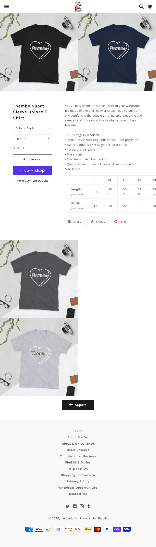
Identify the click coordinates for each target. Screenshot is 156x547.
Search (78, 431)
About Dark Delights (78, 443)
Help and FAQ (78, 469)
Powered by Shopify (93, 518)
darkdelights (69, 518)
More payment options (32, 180)
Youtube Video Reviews (78, 456)
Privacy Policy (78, 481)
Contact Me (78, 494)
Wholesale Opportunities (78, 487)
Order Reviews (78, 450)
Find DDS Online (78, 462)
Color (19, 128)
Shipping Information (78, 475)
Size (18, 139)
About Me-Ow (78, 437)
